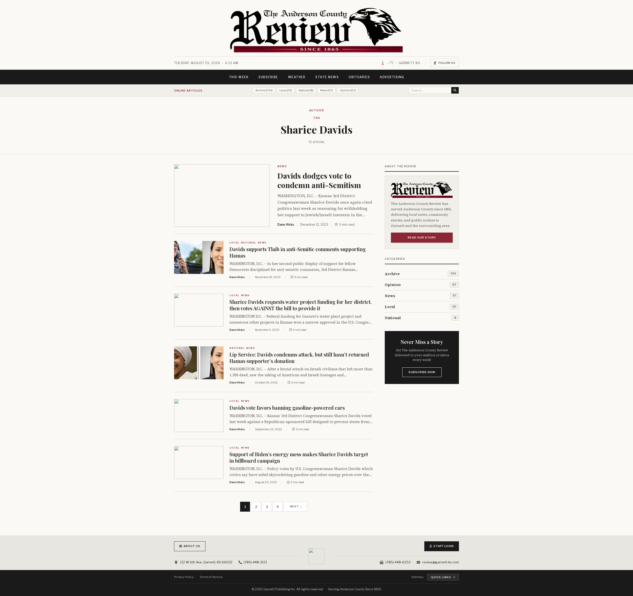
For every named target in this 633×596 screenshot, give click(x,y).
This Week (239, 77)
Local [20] (285, 90)
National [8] (306, 90)
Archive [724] (263, 90)
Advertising (392, 77)
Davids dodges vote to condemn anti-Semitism (319, 180)
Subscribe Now (421, 372)
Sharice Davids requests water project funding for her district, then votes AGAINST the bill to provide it (300, 304)
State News (327, 77)
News (282, 166)
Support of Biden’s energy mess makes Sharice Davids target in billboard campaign (298, 457)
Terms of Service (211, 577)
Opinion (393, 284)
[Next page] (295, 507)
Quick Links (441, 577)
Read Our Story (422, 237)
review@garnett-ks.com (440, 562)
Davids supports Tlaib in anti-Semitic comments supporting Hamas (297, 252)
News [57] (326, 90)
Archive (392, 273)
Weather (297, 77)
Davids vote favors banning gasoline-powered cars (287, 407)
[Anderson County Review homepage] (316, 30)
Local (234, 242)
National (248, 242)
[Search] (455, 90)
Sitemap (417, 577)
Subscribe (268, 77)
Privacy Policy (184, 577)
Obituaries (359, 77)
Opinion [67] (348, 90)
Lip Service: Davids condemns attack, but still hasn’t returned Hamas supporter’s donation (299, 357)
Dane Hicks (285, 224)
